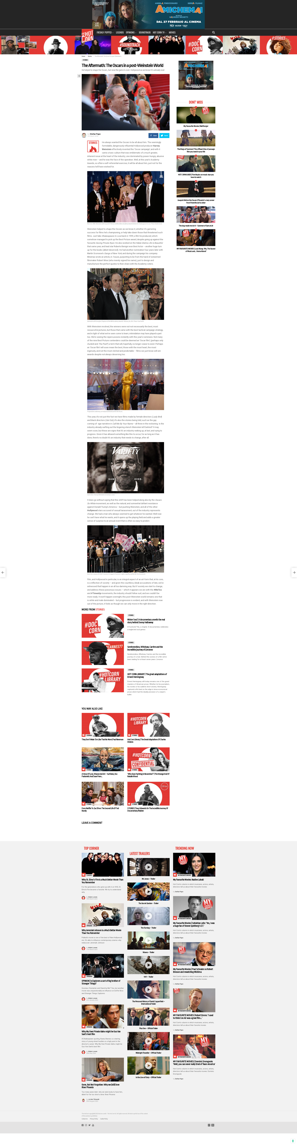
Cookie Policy (104, 1119)
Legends (120, 32)
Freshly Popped (104, 32)
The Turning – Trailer (148, 928)
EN (213, 1125)
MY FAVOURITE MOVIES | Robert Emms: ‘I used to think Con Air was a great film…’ (193, 1016)
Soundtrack (145, 32)
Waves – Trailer (148, 952)
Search (213, 32)
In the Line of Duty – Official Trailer (148, 1077)
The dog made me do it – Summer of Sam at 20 (196, 226)
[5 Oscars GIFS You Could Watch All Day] (294, 572)
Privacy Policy (94, 1119)
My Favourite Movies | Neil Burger (196, 126)
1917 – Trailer (148, 977)
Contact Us (85, 1119)
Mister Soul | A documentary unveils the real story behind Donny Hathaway (146, 621)
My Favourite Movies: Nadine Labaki (188, 879)
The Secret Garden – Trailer (149, 903)
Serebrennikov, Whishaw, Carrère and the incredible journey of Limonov (145, 648)
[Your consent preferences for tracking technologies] (293, 1141)
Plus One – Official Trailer (148, 1028)
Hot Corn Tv (159, 32)
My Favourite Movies (184, 875)
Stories (100, 609)
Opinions (130, 32)
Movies (172, 32)
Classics (89, 875)
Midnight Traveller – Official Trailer (148, 1053)
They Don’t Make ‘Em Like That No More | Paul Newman (102, 739)
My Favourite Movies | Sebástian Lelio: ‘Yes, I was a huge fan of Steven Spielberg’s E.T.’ (194, 924)
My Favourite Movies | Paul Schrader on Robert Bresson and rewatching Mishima (193, 970)
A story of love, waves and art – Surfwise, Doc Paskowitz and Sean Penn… (99, 775)
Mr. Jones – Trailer (148, 879)
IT (209, 1125)
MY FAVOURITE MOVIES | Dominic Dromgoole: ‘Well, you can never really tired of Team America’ (194, 1063)
